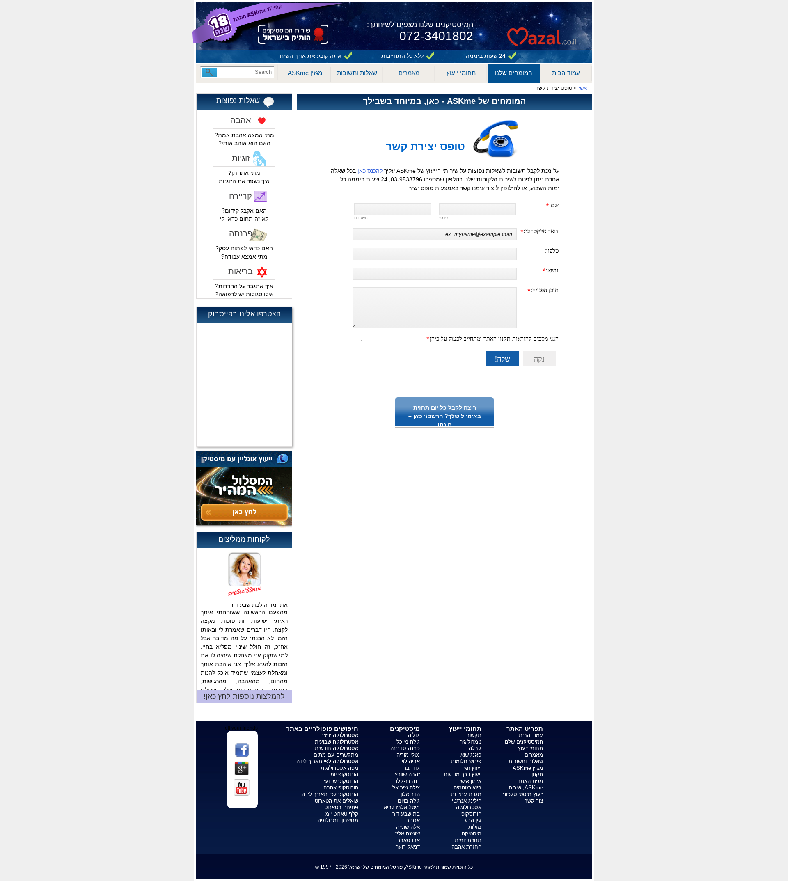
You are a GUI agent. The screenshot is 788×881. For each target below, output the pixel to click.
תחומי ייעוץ (461, 72)
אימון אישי (470, 781)
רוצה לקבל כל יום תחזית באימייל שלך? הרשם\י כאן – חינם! (444, 416)
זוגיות (241, 157)
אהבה (240, 120)
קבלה (475, 748)
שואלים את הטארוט (336, 801)
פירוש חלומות (466, 761)
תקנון (537, 774)
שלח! (502, 359)
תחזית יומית (468, 840)
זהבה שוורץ (407, 774)
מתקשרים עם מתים (336, 755)
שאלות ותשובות (357, 72)
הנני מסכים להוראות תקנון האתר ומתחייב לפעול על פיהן (494, 338)
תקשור (474, 735)
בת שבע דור (406, 814)
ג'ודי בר (411, 768)
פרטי (443, 217)
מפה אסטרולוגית (339, 768)
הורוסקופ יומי (343, 774)
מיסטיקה (471, 834)
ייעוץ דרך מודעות (462, 774)
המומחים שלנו (513, 72)
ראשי (584, 88)
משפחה (361, 217)
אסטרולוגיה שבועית (336, 742)
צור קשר (534, 801)
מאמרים (409, 72)
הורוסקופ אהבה (340, 788)
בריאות (240, 271)
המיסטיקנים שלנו (524, 742)
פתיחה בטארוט (341, 807)
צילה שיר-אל (406, 788)
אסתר (413, 820)
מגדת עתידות (466, 794)
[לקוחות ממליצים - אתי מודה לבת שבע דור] (244, 569)
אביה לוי (411, 761)
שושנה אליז (407, 834)
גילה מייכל (408, 742)
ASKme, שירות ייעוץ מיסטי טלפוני (523, 791)
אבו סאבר (408, 840)
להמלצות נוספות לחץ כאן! (244, 696)
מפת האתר (530, 781)
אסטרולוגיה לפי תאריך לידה (327, 761)
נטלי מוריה (408, 755)
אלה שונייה (408, 827)
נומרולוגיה (470, 742)
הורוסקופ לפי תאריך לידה (330, 794)
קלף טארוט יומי (341, 814)
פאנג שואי (470, 755)
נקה (539, 359)
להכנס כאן (370, 170)
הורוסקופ (471, 814)
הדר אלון (410, 794)
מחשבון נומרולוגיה (338, 820)
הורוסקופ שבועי (341, 781)
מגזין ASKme (305, 72)
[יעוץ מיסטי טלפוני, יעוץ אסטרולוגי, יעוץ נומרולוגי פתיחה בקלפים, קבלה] (541, 24)
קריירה (240, 195)
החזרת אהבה (466, 847)
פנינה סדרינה (405, 748)
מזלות (474, 827)
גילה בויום (409, 801)
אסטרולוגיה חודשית (336, 748)
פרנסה (240, 233)
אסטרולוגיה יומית (339, 735)
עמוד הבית (566, 72)
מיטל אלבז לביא (402, 807)
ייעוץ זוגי (472, 768)
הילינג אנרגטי (466, 801)
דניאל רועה (407, 847)
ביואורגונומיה (467, 788)
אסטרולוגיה (468, 807)
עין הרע (473, 820)
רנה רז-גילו (408, 781)
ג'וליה (414, 735)
